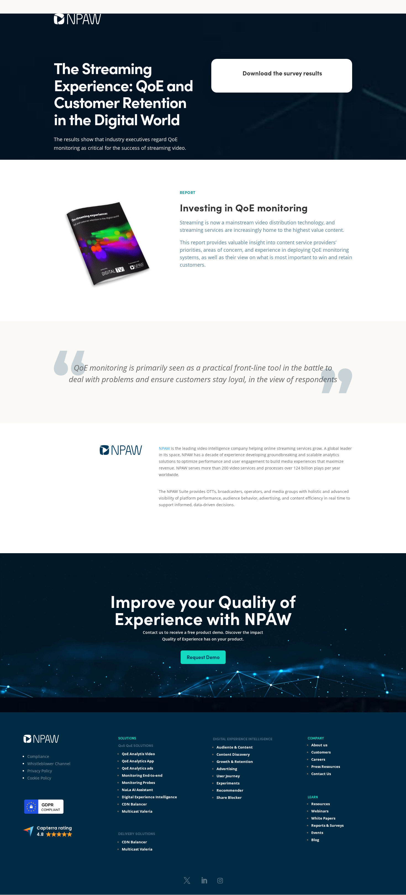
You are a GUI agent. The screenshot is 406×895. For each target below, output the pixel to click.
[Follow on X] (187, 880)
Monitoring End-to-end (142, 775)
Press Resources (325, 766)
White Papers (323, 818)
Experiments (228, 783)
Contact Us (321, 773)
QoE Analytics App (138, 760)
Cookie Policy (39, 778)
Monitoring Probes (138, 782)
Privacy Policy (39, 770)
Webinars (319, 811)
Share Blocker (229, 797)
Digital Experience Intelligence (149, 796)
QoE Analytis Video (138, 753)
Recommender (230, 790)
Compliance (38, 756)
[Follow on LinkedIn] (204, 880)
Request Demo (203, 656)
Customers (321, 752)
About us (319, 744)
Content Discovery (233, 754)
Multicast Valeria (137, 811)
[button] (47, 831)
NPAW (164, 448)
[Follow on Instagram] (220, 880)
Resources (320, 803)
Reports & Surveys (327, 825)
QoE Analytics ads (137, 768)
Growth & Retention (235, 761)
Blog (315, 839)
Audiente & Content (235, 747)
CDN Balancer (134, 804)
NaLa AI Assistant (137, 789)
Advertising (227, 768)
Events (317, 832)
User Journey (228, 775)
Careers (318, 759)
